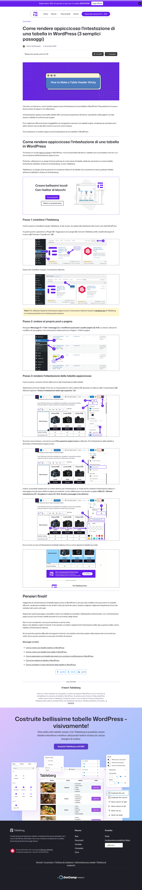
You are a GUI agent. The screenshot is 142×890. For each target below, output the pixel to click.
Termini (39, 862)
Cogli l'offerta (97, 3)
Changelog (79, 848)
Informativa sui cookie (85, 862)
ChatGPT (99, 54)
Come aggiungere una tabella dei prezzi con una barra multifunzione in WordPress (59, 656)
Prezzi (107, 836)
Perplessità (112, 54)
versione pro (100, 310)
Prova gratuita (52, 197)
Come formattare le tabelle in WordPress (42, 660)
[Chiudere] (140, 3)
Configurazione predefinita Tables (117, 840)
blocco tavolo (45, 152)
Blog (76, 836)
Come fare (27, 21)
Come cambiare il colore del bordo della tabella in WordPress (51, 664)
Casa (45, 14)
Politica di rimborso (64, 862)
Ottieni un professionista (52, 203)
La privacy (49, 862)
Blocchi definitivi (47, 850)
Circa (77, 852)
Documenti (79, 840)
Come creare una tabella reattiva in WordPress (45, 647)
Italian (112, 845)
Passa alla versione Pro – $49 (96, 14)
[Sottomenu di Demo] (57, 13)
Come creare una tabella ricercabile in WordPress (46, 652)
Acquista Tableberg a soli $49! (71, 746)
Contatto (78, 844)
